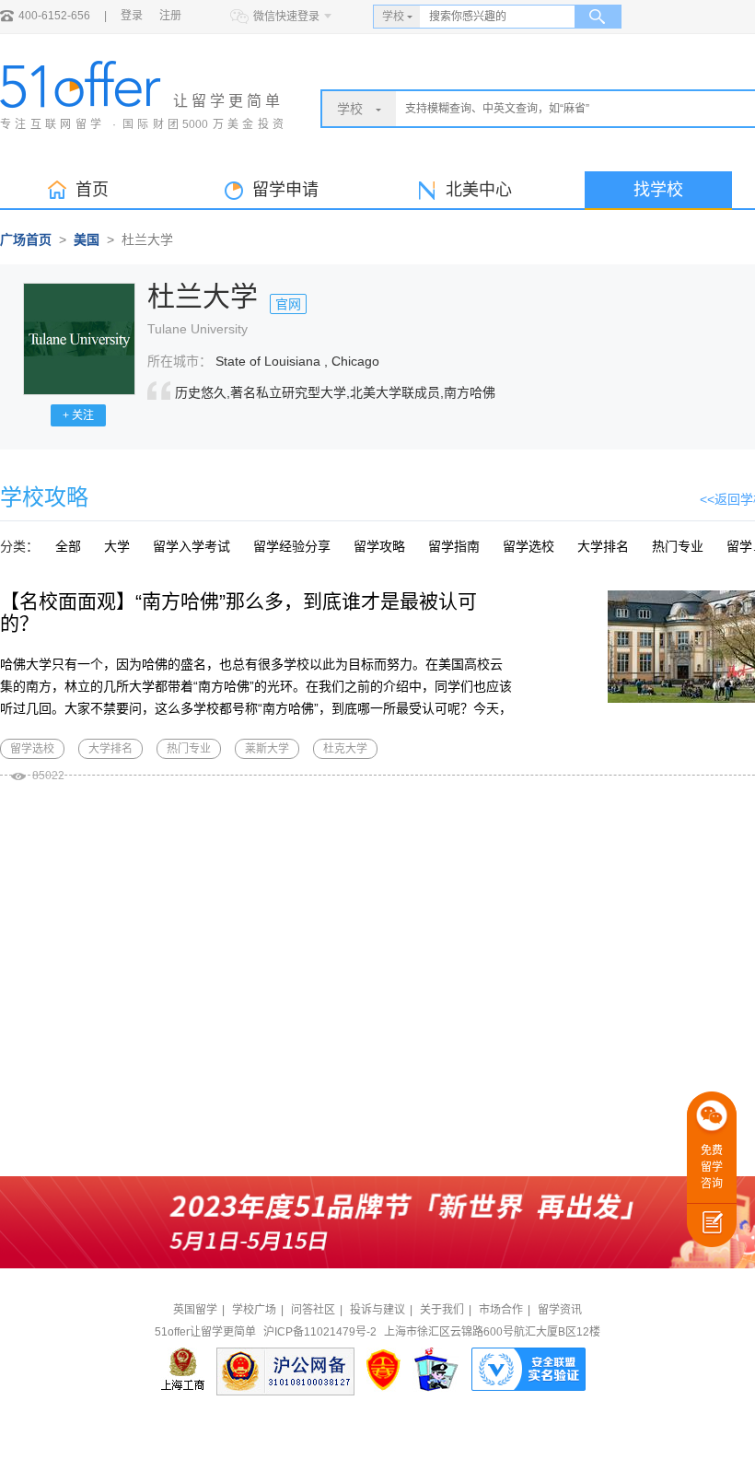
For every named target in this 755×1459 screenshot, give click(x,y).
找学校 (658, 190)
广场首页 (26, 239)
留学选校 (528, 546)
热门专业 (677, 546)
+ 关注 (78, 415)
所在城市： (179, 361)
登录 (132, 15)
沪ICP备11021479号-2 (320, 1331)
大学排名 (603, 546)
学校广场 (254, 1309)
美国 (86, 239)
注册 (170, 15)
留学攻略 (379, 546)
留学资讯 (560, 1309)
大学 (117, 546)
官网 (288, 304)
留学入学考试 (191, 546)
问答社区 (313, 1309)
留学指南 (454, 546)
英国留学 (195, 1309)
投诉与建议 (377, 1309)
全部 (68, 546)
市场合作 (501, 1309)
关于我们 (442, 1309)
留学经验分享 (292, 546)
